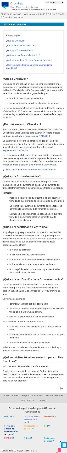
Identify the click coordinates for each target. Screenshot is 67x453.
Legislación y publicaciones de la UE (28, 14)
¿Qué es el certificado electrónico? (23, 55)
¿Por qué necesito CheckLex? (20, 45)
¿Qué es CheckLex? (15, 40)
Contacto (42, 400)
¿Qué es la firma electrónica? (20, 50)
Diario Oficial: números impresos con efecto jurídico (30, 169)
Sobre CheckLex (11, 395)
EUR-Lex (51, 14)
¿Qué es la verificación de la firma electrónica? (29, 60)
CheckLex (62, 14)
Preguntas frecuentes (13, 17)
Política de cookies (54, 395)
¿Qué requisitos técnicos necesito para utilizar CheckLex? (29, 66)
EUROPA (5, 14)
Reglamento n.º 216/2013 (37, 136)
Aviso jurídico (27, 400)
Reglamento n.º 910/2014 (15, 150)
